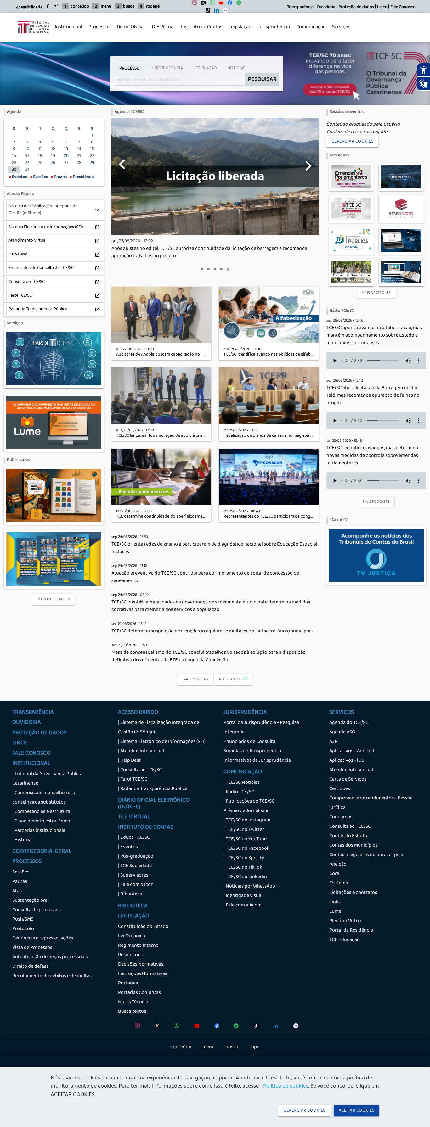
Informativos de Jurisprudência (257, 760)
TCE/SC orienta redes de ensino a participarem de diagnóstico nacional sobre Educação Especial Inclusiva (214, 548)
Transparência (300, 7)
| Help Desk (129, 760)
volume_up (56, 5)
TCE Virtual (163, 27)
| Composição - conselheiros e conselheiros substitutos (44, 798)
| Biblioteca (130, 894)
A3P (333, 741)
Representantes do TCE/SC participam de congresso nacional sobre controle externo (302, 517)
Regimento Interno (138, 945)
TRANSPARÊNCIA (33, 713)
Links (335, 902)
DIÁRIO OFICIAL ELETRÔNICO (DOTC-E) (154, 804)
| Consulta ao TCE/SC (140, 770)
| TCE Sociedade (135, 866)
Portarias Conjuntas (139, 993)
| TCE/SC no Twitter (243, 830)
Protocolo (23, 929)
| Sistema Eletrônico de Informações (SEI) (162, 741)
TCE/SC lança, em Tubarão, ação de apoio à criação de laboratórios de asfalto (187, 436)
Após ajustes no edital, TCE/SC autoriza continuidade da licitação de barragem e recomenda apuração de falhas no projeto (209, 252)
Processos (97, 30)
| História (21, 840)
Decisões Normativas (140, 964)
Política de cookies (285, 1086)
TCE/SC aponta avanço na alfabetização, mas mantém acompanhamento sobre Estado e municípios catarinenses (374, 336)
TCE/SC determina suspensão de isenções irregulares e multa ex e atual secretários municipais (212, 631)
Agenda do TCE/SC (348, 723)
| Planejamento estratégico (41, 821)
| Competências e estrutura (41, 812)
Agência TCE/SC (129, 112)
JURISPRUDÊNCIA (245, 713)
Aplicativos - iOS (346, 760)
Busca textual (133, 1011)
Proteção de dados (356, 7)
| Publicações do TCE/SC (248, 801)
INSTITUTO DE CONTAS (145, 828)
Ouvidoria (326, 7)
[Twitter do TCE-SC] (202, 4)
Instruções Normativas (142, 974)
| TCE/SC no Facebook (246, 848)
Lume (335, 911)
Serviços (339, 30)
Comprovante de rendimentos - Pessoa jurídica (371, 803)
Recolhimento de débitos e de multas (52, 976)
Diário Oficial (131, 27)
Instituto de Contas (201, 27)
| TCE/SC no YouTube (245, 839)
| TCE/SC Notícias (241, 782)
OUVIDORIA (26, 723)
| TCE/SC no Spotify (243, 858)
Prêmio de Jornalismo (246, 811)
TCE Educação (344, 940)
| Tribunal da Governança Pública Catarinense (47, 779)
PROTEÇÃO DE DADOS (39, 733)
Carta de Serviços (347, 779)
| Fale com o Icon (136, 885)
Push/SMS (22, 919)
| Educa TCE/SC (134, 837)
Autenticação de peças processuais (50, 957)
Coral (335, 874)
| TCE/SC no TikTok (242, 867)
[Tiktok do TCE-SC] (206, 12)
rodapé (153, 7)
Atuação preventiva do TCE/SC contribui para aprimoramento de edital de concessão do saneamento (205, 577)
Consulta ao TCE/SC (350, 826)
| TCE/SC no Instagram (246, 820)
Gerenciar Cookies (352, 141)
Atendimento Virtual (351, 770)
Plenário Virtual (346, 921)
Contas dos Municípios (353, 845)
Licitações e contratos (353, 893)
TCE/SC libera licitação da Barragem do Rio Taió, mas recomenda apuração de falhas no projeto (373, 396)
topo (254, 1047)
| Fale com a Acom (242, 905)
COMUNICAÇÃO (242, 772)
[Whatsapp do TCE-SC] (211, 4)
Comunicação (309, 30)
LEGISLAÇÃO (133, 916)
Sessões (20, 872)
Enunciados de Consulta (249, 741)
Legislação (238, 30)
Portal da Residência (351, 930)
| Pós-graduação (135, 856)
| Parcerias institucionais (38, 831)
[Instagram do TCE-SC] (193, 4)
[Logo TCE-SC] (33, 37)
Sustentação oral (30, 900)
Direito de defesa (30, 966)
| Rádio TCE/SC (238, 792)
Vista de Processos (32, 948)
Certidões (339, 789)
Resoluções (130, 955)
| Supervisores (133, 875)
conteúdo (80, 7)
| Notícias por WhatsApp (249, 886)
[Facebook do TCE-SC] (228, 4)
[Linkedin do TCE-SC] (215, 12)
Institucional (67, 30)
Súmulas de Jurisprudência (252, 751)
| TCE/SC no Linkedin (245, 877)
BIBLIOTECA (133, 906)
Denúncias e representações (42, 938)
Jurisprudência (272, 30)
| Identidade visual (243, 896)
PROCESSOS (27, 862)
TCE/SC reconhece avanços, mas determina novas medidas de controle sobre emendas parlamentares (372, 456)
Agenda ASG (342, 732)
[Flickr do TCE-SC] (224, 12)
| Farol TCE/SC (132, 779)
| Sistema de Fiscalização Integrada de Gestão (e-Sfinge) (158, 728)
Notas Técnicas (134, 1002)
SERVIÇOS (341, 713)
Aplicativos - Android (351, 751)
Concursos (340, 817)
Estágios (338, 883)
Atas (17, 891)
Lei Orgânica (131, 936)
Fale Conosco (403, 7)
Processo (129, 68)
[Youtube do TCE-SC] (219, 4)
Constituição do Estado (143, 926)
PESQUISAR (262, 79)
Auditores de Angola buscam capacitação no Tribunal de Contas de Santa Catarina (193, 355)
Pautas (19, 881)
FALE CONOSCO (31, 754)
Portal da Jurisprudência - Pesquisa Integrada (261, 728)
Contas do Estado (348, 836)
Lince (382, 7)
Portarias (128, 983)
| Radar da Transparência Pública (153, 789)
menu (106, 7)
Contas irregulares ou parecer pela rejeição (366, 860)
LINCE (19, 743)
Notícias (236, 68)
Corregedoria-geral (41, 852)
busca (128, 7)
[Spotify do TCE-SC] (237, 4)
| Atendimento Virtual (141, 751)
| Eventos (128, 847)
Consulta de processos (36, 910)
